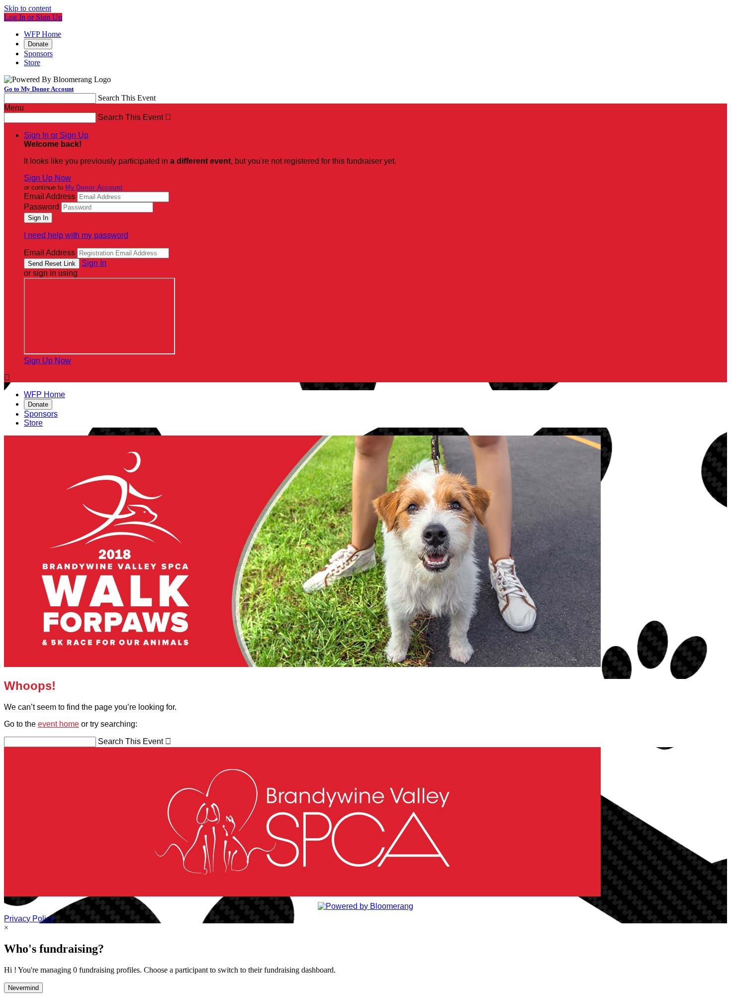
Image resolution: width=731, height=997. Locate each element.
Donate (38, 44)
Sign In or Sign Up (56, 135)
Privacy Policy (29, 918)
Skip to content (27, 8)
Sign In (94, 263)
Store (32, 62)
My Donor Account (93, 187)
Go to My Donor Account (39, 89)
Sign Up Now (47, 178)
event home (58, 724)
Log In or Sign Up (33, 17)
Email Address (49, 196)
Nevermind (23, 988)
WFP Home (42, 34)
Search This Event (127, 98)
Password (41, 207)
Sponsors (38, 53)
